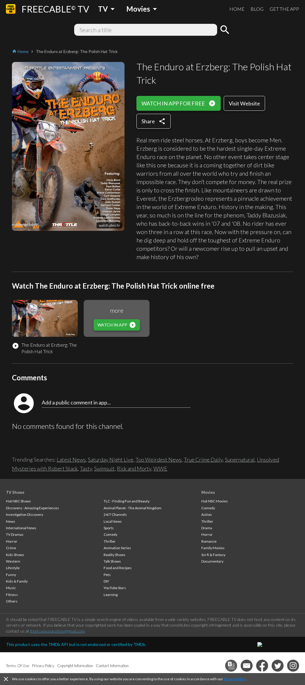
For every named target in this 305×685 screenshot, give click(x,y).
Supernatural (240, 459)
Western (13, 561)
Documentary (212, 561)
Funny (11, 574)
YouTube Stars (115, 588)
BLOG (257, 9)
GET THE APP (284, 9)
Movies (208, 492)
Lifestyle (13, 568)
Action (206, 514)
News (10, 521)
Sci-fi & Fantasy (213, 554)
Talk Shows (112, 561)
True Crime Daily (203, 459)
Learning (111, 594)
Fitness (12, 594)
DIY (106, 581)
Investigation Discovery (24, 514)
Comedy (110, 534)
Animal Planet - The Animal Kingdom (132, 508)
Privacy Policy (234, 679)
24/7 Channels (115, 514)
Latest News (71, 459)
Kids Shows (15, 554)
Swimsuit (104, 468)
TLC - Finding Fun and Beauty (127, 501)
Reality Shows (114, 554)
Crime (11, 548)
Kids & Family (17, 581)
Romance (209, 541)
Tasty (86, 468)
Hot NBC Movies (214, 501)
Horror (11, 541)
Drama (206, 528)
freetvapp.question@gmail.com (57, 630)
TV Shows (15, 492)
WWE (160, 468)
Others (12, 601)
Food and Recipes (118, 568)
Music (11, 588)
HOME (237, 9)
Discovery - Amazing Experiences (32, 508)
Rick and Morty (134, 468)
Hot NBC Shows (18, 501)
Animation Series (117, 548)
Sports (109, 528)
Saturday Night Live (110, 459)
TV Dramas (15, 534)
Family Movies (213, 548)
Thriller (110, 541)
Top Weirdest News (159, 459)
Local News (113, 521)
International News (21, 528)
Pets (107, 574)
